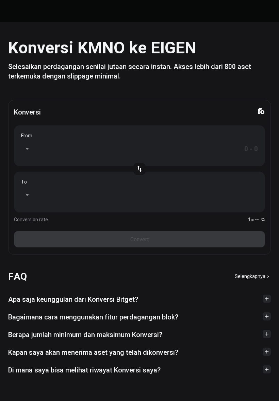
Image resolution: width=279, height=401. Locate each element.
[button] (139, 299)
